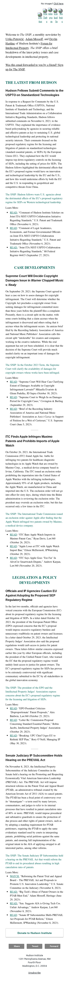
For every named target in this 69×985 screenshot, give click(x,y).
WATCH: (15, 876)
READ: (14, 212)
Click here (58, 3)
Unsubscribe (34, 973)
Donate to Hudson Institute (34, 932)
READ (13, 228)
